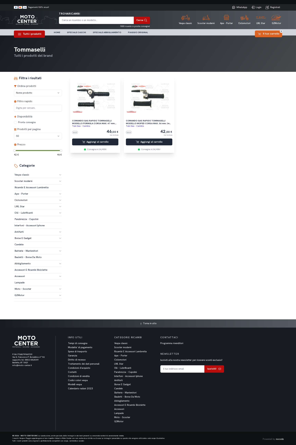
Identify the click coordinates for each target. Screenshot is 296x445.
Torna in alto (149, 323)
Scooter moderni (23, 181)
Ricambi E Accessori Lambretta (130, 351)
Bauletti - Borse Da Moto (127, 396)
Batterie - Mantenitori (26, 250)
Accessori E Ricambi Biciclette (129, 405)
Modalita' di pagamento (80, 347)
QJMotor (19, 295)
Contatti (72, 372)
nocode (280, 439)
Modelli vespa (75, 384)
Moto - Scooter (23, 288)
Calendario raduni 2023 (80, 388)
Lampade (119, 413)
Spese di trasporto (77, 351)
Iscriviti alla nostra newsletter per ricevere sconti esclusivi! (191, 360)
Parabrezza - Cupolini (125, 372)
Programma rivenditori (171, 343)
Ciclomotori (21, 200)
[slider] (14, 150)
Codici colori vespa (78, 380)
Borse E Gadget (23, 238)
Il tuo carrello (272, 33)
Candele (118, 388)
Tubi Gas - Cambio (81, 126)
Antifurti (19, 231)
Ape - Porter (21, 193)
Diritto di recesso (77, 359)
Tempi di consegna (77, 343)
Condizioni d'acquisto (79, 368)
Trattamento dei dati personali (83, 364)
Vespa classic (22, 174)
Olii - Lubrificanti (24, 212)
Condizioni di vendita (79, 376)
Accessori (20, 276)
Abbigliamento (23, 263)
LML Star (19, 206)
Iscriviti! (211, 368)
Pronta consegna (27, 122)
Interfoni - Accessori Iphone (128, 376)
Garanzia (72, 355)
